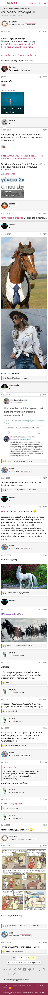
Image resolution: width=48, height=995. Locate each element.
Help (41, 985)
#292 (45, 699)
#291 (45, 662)
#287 (45, 478)
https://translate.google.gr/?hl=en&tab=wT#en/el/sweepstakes (18, 45)
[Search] (44, 3)
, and (20, 461)
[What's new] (39, 3)
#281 (45, 31)
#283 (45, 130)
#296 (45, 825)
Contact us (6, 985)
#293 (45, 728)
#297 (45, 846)
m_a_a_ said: (8, 767)
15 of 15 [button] (31, 958)
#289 (45, 555)
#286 (45, 395)
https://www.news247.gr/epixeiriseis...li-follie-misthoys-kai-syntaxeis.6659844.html (22, 157)
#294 (45, 762)
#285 (45, 234)
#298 (45, 942)
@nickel (4, 511)
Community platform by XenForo (23, 993)
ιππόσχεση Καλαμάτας (12, 217)
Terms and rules (18, 985)
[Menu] (4, 3)
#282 (45, 77)
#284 (45, 213)
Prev (22, 958)
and (17, 378)
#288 (45, 507)
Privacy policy (32, 985)
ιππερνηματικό (16, 803)
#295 (45, 799)
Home (4, 988)
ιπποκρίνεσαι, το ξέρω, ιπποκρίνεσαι (18, 55)
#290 (45, 609)
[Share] (40, 31)
